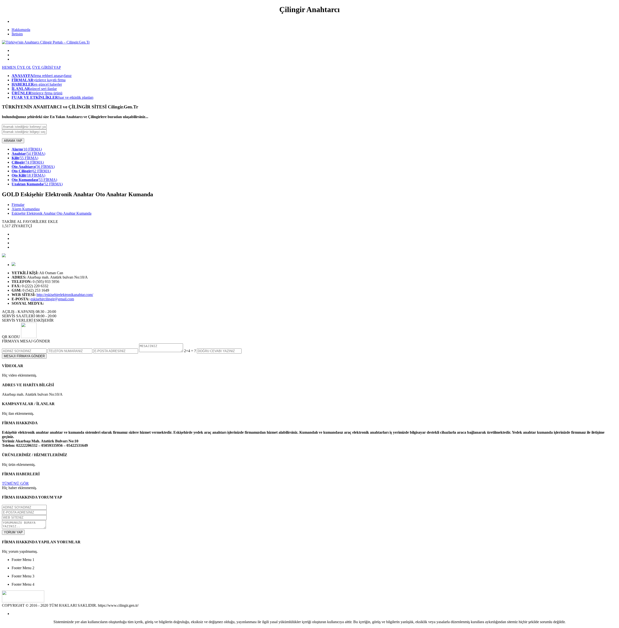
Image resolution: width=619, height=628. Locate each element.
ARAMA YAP (13, 141)
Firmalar (18, 205)
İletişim (17, 34)
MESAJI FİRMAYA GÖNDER (24, 356)
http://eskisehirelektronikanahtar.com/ (65, 295)
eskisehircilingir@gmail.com (52, 299)
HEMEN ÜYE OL (16, 67)
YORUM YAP (13, 532)
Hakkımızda (21, 30)
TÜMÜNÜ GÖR (15, 483)
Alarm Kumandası (26, 209)
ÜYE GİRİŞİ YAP (46, 67)
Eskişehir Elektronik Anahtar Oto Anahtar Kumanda (51, 213)
